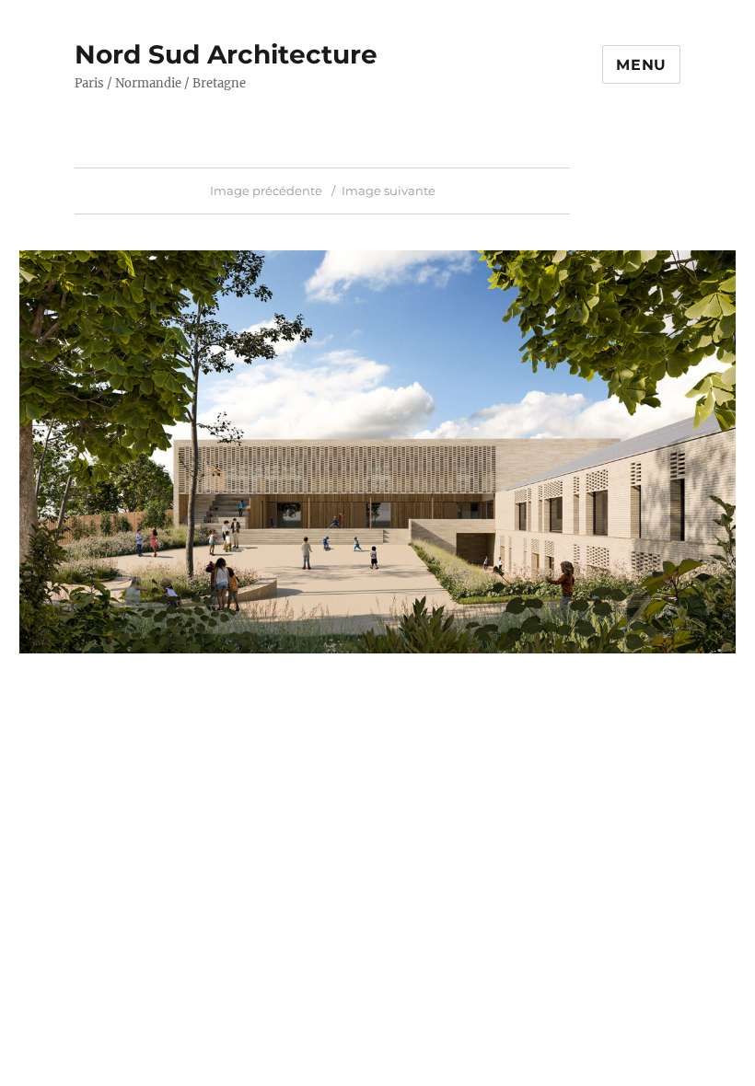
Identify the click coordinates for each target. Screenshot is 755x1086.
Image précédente (266, 190)
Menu (641, 65)
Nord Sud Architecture (226, 54)
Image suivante (389, 190)
